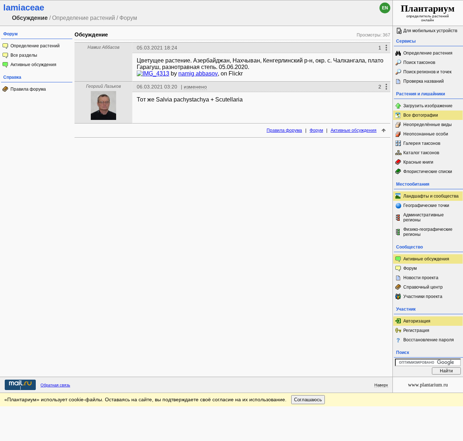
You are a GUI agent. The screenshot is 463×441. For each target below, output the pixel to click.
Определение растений (35, 45)
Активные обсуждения (33, 64)
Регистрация (416, 330)
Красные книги (418, 162)
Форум (316, 130)
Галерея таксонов (421, 143)
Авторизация (416, 321)
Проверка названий (423, 81)
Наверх (381, 385)
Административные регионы (423, 217)
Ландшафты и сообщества (431, 196)
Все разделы (23, 55)
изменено (195, 87)
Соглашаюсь (308, 399)
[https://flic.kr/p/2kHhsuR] (140, 73)
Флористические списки (427, 171)
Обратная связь (55, 385)
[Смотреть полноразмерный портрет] (103, 118)
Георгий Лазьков (103, 86)
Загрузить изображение (428, 105)
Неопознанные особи (425, 134)
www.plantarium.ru (428, 385)
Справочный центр (423, 287)
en (385, 7)
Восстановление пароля (428, 339)
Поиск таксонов (419, 62)
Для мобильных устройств (430, 30)
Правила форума (28, 89)
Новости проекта (420, 277)
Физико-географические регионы (428, 232)
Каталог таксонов (421, 152)
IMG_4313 (156, 73)
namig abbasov (198, 73)
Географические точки (426, 205)
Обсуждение (91, 34)
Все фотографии (420, 115)
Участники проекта (422, 296)
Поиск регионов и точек (427, 71)
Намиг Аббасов (103, 47)
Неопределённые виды (427, 124)
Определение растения (428, 53)
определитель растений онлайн (428, 12)
